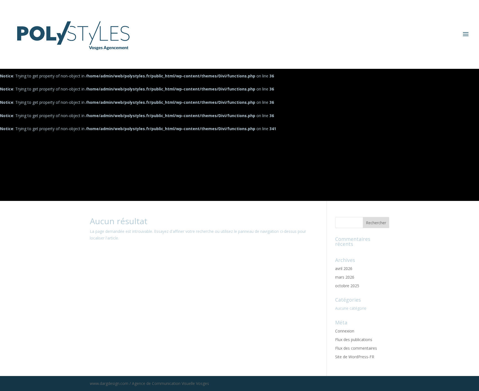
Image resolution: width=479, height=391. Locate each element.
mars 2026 (344, 277)
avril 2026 (343, 268)
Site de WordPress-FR (354, 356)
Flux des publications (353, 339)
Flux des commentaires (356, 348)
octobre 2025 (347, 285)
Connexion (344, 331)
